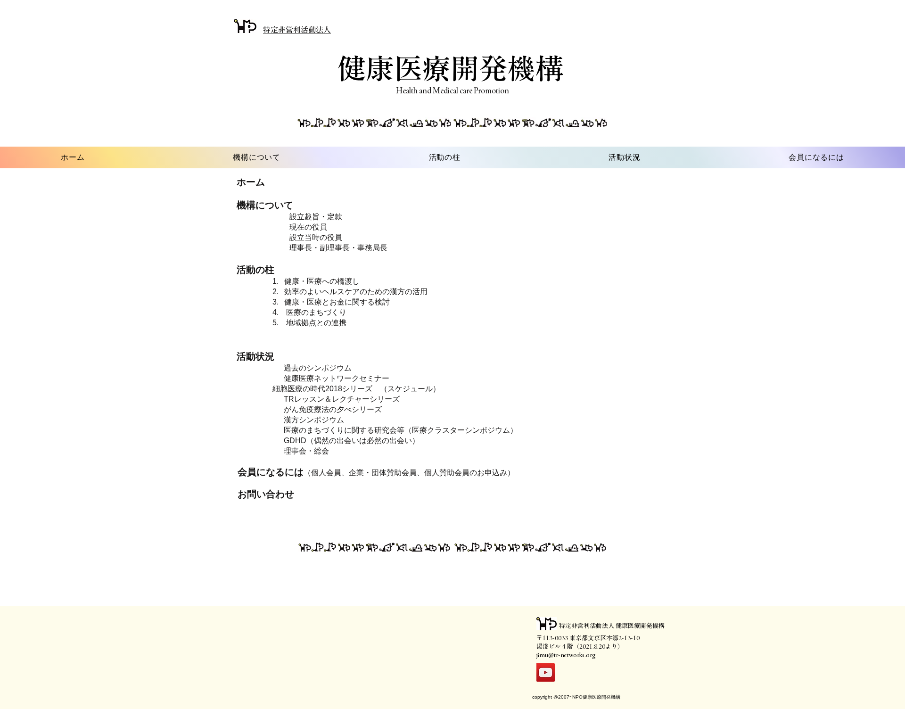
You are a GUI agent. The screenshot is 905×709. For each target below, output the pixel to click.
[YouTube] (545, 672)
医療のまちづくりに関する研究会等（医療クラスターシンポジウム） (404, 430)
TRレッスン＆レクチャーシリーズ (342, 399)
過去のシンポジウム (318, 368)
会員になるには (266, 472)
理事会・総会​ (306, 451)
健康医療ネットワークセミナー (336, 378)
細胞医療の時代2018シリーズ (322, 389)
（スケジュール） (410, 389)
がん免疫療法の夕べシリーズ (333, 409)
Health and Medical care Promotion (452, 90)
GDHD (295, 441)
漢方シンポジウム (314, 420)
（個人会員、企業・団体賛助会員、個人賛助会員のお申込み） (409, 473)
